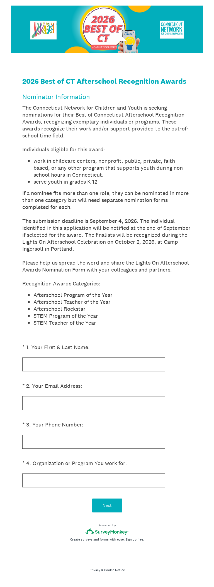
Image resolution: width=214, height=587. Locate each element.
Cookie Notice (114, 570)
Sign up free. (134, 539)
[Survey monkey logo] (107, 531)
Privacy (94, 570)
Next (107, 505)
